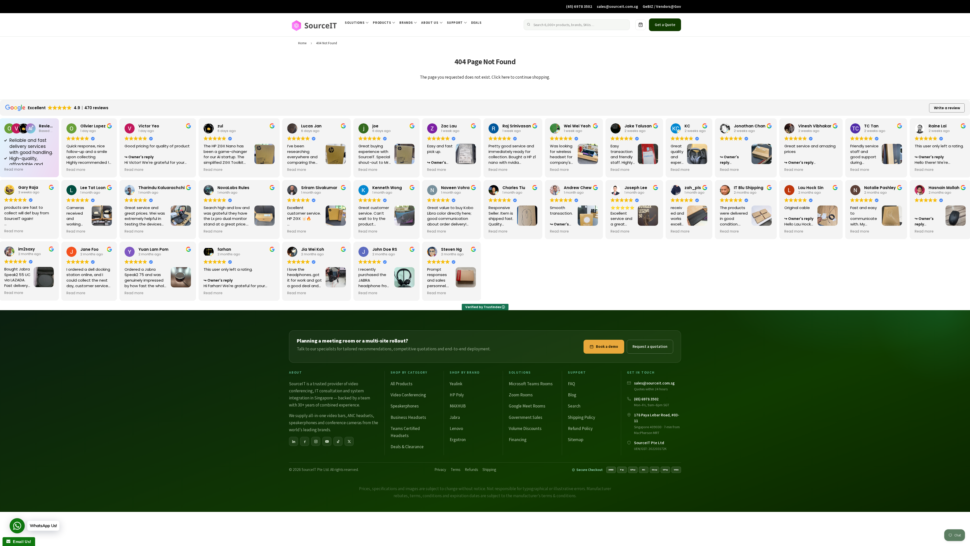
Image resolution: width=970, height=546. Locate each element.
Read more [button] (13, 169)
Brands (406, 22)
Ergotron (458, 439)
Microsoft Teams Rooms (531, 383)
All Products (402, 383)
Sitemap (575, 439)
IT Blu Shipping (748, 187)
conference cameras (343, 422)
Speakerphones (405, 406)
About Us (429, 22)
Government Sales (525, 417)
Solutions (355, 22)
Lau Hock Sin (810, 187)
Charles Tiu (513, 187)
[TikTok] (338, 441)
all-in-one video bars (327, 415)
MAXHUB (458, 406)
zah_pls (693, 187)
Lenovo (456, 428)
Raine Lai (938, 126)
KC (687, 126)
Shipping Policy (581, 417)
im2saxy (26, 249)
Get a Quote (665, 24)
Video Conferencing (408, 395)
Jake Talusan (638, 126)
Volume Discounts (525, 428)
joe (375, 126)
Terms (455, 469)
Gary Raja (28, 187)
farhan (224, 249)
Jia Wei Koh (312, 249)
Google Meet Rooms (527, 406)
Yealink (456, 383)
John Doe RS (384, 249)
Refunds (471, 469)
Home (302, 43)
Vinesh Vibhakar (814, 126)
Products (382, 22)
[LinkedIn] (293, 441)
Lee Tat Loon (93, 187)
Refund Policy (580, 428)
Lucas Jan (311, 126)
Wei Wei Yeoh (577, 126)
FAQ (571, 383)
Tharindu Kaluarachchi (161, 187)
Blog (572, 395)
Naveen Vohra (455, 187)
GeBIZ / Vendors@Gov (662, 6)
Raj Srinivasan (516, 126)
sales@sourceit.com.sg (617, 6)
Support (455, 22)
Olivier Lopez (93, 126)
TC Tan (871, 126)
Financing (517, 439)
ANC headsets (360, 415)
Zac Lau (449, 126)
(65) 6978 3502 (579, 6)
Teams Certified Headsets (405, 432)
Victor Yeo (148, 126)
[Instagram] (315, 441)
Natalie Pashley (880, 187)
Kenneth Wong (387, 187)
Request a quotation (650, 346)
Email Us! (20, 541)
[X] (349, 441)
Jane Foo (89, 249)
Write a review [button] (947, 107)
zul (220, 126)
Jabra (455, 417)
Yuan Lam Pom (153, 249)
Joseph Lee (635, 187)
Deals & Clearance (407, 446)
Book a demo (607, 346)
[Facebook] (304, 441)
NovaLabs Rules (233, 187)
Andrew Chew (578, 187)
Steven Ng (451, 249)
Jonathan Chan (749, 126)
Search (574, 406)
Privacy (440, 469)
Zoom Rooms (521, 395)
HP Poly (457, 395)
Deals (476, 22)
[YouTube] (326, 441)
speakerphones (303, 422)
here (505, 77)
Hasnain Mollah (944, 187)
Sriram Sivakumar (319, 187)
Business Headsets (408, 417)
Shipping (489, 469)
